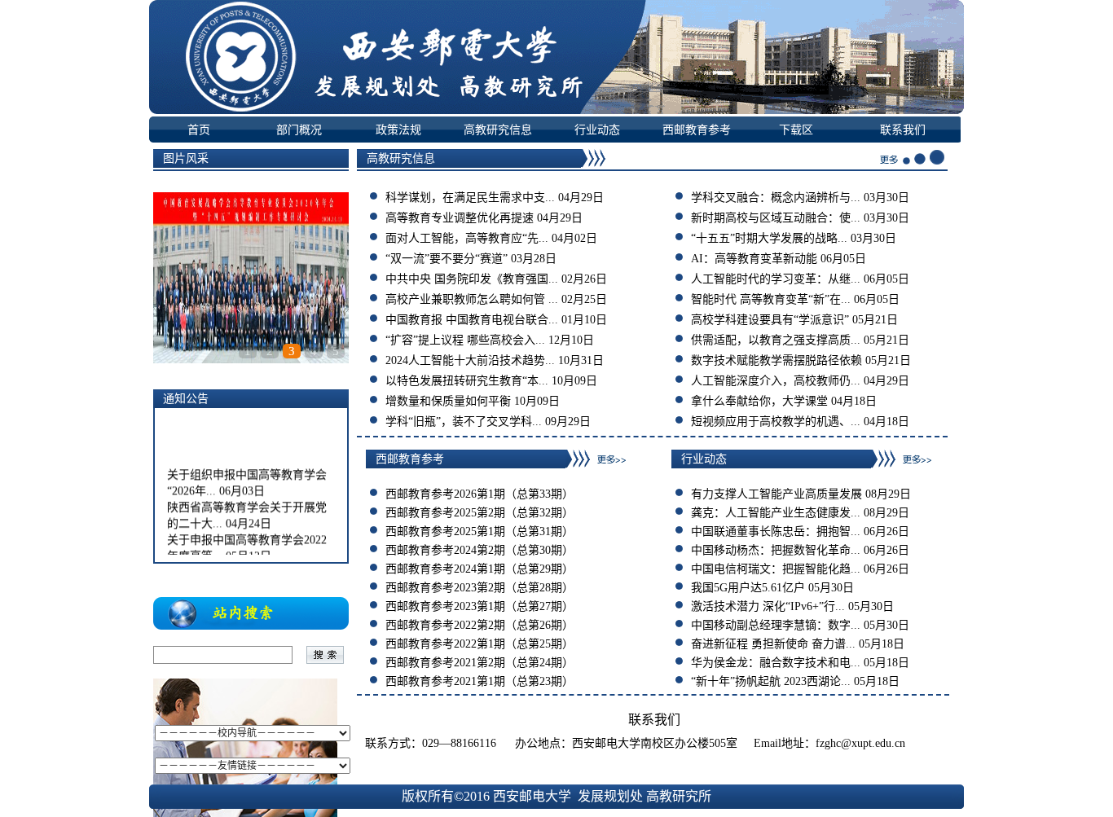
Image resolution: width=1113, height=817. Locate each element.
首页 (198, 129)
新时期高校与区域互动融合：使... (775, 218)
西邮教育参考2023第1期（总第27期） (479, 606)
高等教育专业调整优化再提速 (459, 218)
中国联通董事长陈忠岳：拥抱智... (775, 531)
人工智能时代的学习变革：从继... (775, 279)
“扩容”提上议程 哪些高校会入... (465, 340)
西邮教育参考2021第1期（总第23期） (479, 681)
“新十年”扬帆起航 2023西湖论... (771, 681)
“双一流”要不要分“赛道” (446, 259)
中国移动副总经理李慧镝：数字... (775, 625)
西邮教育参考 (696, 129)
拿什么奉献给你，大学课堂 (759, 401)
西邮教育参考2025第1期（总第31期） (479, 531)
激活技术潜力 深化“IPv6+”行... (768, 606)
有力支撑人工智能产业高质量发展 (776, 494)
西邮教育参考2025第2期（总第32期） (479, 513)
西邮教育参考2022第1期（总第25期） (479, 644)
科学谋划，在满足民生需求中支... (470, 197)
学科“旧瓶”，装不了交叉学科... (463, 421)
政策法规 (398, 129)
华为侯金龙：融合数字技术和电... (775, 663)
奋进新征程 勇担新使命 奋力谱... (773, 644)
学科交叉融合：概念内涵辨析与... (775, 197)
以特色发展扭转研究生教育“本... (466, 381)
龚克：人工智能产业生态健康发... (775, 513)
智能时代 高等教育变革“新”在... (771, 299)
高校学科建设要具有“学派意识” (770, 320)
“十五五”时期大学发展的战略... (769, 238)
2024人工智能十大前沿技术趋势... (470, 360)
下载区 (796, 129)
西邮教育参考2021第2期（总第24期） (479, 663)
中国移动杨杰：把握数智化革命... (775, 550)
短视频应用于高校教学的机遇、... (775, 421)
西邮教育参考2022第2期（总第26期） (479, 625)
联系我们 (903, 129)
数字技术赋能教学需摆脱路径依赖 (776, 360)
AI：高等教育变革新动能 (754, 259)
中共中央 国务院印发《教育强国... (471, 279)
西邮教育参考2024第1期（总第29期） (479, 569)
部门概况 (299, 129)
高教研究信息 (498, 129)
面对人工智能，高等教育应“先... (466, 238)
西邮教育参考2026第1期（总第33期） (479, 494)
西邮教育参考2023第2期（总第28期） (479, 588)
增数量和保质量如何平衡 (448, 401)
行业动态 (597, 129)
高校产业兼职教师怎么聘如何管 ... (471, 299)
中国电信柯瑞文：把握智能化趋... (775, 569)
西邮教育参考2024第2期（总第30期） (479, 550)
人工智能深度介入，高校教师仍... (775, 381)
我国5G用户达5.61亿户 (748, 588)
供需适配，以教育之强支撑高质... (775, 340)
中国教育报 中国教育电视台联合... (471, 320)
